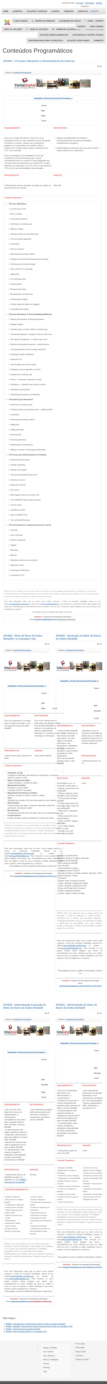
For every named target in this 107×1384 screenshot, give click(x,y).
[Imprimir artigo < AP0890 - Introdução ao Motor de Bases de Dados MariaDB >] (98, 644)
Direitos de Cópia (82, 1359)
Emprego (46, 1367)
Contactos (79, 1356)
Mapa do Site (81, 1352)
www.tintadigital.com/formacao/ (45, 876)
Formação (98, 41)
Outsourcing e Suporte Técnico (87, 35)
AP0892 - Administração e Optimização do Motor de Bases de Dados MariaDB (35, 1324)
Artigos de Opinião (50, 1348)
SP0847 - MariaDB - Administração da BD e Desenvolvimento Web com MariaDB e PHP (39, 1326)
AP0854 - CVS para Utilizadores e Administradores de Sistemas (39, 61)
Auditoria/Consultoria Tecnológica (45, 41)
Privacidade (80, 1348)
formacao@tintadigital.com (43, 619)
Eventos (46, 1364)
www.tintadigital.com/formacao (74, 946)
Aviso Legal (80, 1344)
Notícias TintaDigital (50, 1360)
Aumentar (79, 3)
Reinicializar (89, 3)
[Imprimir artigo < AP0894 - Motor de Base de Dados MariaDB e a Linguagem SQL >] (45, 644)
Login (45, 1371)
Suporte (81, 27)
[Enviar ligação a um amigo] (101, 67)
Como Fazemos (96, 27)
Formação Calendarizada (68, 29)
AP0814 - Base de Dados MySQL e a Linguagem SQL (26, 1332)
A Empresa (17, 11)
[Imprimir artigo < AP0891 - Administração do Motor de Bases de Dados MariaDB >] (98, 1014)
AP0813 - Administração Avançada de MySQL (23, 1329)
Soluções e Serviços (37, 11)
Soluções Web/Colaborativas (54, 35)
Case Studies (48, 1352)
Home (5, 11)
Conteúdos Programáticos (22, 72)
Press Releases (49, 1356)
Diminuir (99, 3)
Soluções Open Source (78, 41)
